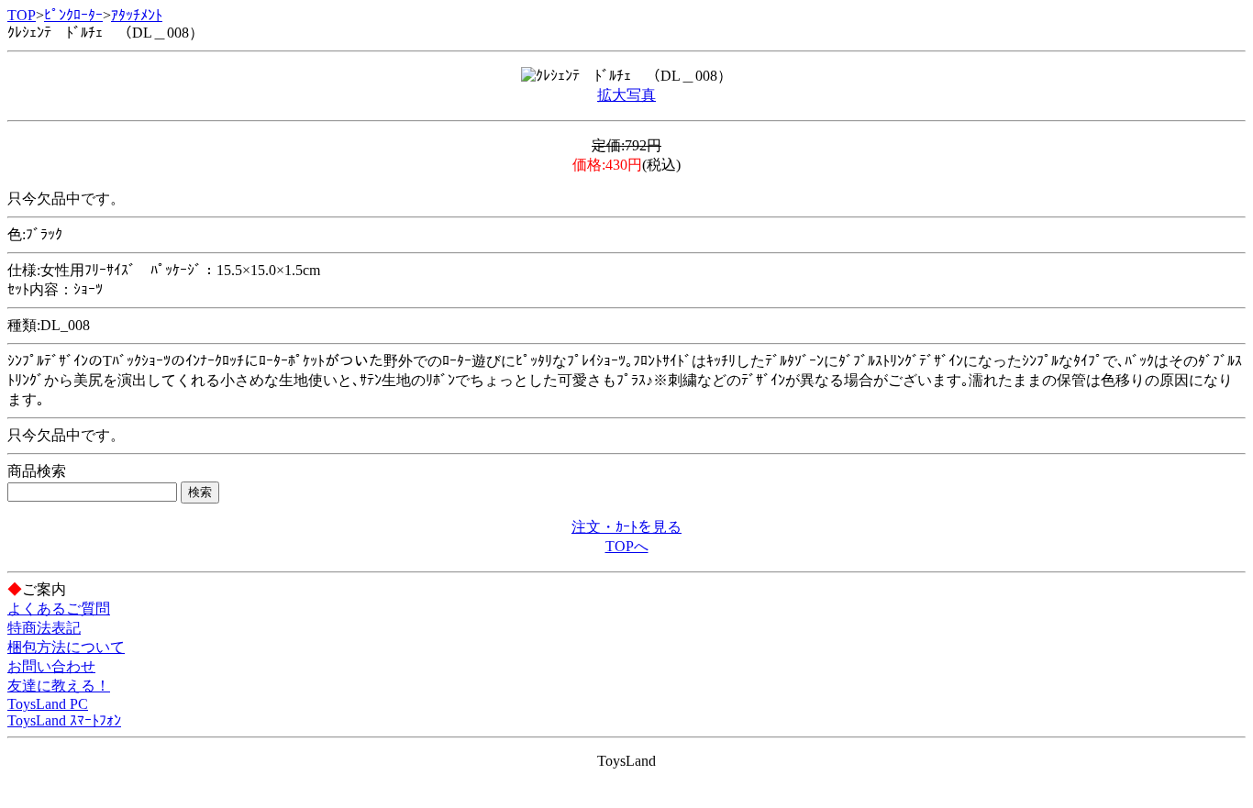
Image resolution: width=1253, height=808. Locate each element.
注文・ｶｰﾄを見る (626, 527)
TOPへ (627, 546)
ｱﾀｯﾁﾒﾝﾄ (136, 15)
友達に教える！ (58, 685)
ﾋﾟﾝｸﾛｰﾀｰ (73, 15)
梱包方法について (66, 647)
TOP (21, 15)
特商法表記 (44, 628)
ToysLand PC (47, 704)
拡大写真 (626, 95)
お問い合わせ (51, 666)
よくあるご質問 (58, 608)
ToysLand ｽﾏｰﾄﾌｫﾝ (64, 720)
